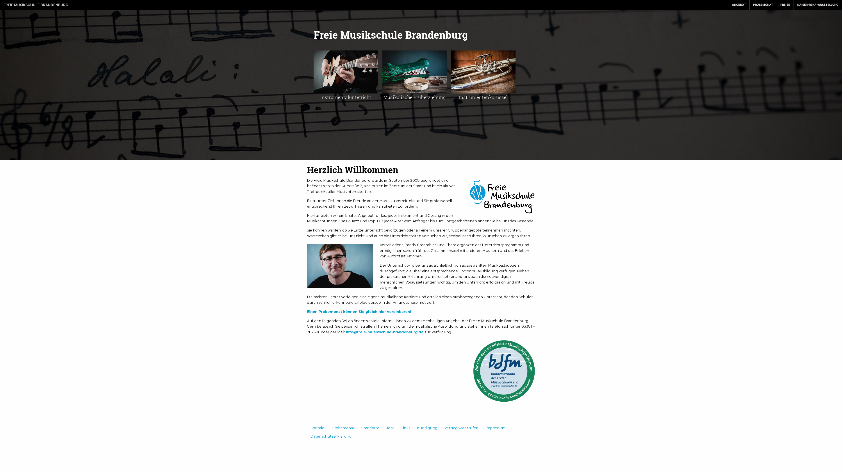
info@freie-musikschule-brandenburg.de (385, 332)
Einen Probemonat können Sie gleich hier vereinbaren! (359, 312)
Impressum (495, 428)
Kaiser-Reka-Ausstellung (817, 4)
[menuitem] (739, 5)
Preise (785, 4)
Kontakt (317, 428)
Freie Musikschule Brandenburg (36, 5)
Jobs (390, 428)
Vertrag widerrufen (461, 428)
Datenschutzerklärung (330, 436)
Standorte (370, 428)
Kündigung (427, 428)
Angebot (739, 4)
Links (405, 428)
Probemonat (763, 4)
